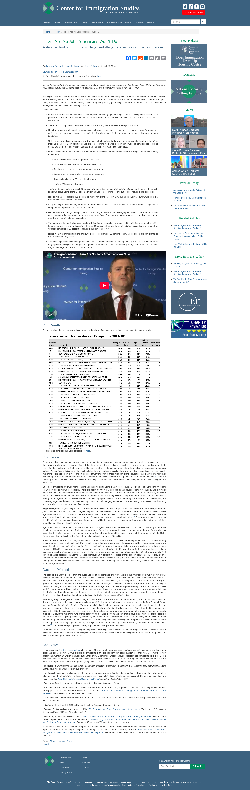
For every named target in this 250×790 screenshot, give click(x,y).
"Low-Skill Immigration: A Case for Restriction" (79, 678)
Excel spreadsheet (71, 649)
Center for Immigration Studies (98, 8)
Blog (85, 22)
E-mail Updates (114, 22)
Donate (151, 22)
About (128, 22)
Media (189, 110)
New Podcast (189, 40)
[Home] (48, 7)
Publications (71, 22)
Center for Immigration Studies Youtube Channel (202, 6)
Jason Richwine (72, 65)
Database (189, 74)
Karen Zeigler (91, 65)
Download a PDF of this (60, 71)
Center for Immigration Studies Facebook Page (191, 6)
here (99, 76)
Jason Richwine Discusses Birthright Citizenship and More (189, 151)
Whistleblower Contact (194, 12)
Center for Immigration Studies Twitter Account (185, 6)
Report (57, 31)
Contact (140, 22)
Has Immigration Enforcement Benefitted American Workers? (187, 227)
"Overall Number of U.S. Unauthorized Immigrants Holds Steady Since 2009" (116, 716)
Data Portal (97, 22)
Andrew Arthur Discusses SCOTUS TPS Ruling (185, 172)
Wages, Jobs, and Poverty (61, 741)
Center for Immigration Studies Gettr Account (196, 6)
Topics (56, 22)
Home (47, 22)
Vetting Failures (67, 772)
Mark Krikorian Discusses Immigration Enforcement (185, 131)
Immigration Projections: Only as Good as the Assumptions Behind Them (188, 236)
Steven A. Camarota (54, 65)
